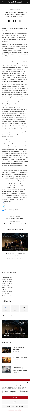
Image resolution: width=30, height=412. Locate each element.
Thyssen (17, 209)
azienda (13, 207)
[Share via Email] (3, 210)
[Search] (27, 2)
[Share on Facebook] (3, 202)
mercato (11, 209)
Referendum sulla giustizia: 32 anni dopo (20, 358)
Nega (15, 402)
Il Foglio (20, 207)
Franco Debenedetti (11, 16)
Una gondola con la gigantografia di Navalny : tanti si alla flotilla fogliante (20, 368)
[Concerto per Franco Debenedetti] (15, 242)
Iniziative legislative (7, 279)
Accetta (15, 397)
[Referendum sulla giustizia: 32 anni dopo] (6, 360)
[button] (27, 382)
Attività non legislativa (7, 287)
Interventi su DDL (6, 285)
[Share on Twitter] (3, 206)
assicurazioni (6, 207)
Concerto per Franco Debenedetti (15, 253)
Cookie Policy (11, 410)
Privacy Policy (18, 410)
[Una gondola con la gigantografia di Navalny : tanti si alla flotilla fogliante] (6, 369)
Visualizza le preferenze (15, 406)
